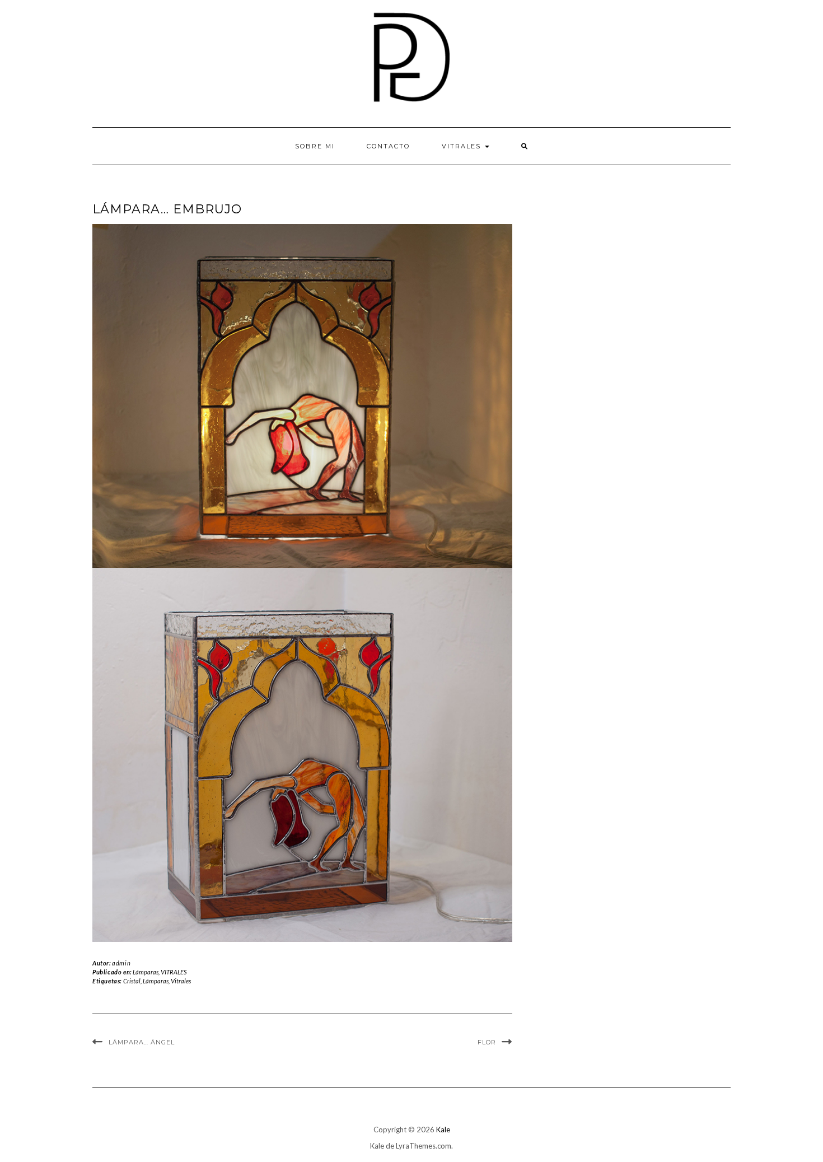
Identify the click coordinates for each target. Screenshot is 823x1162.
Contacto (388, 146)
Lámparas (145, 972)
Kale (443, 1129)
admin (121, 963)
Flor (487, 1042)
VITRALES (463, 146)
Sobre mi (315, 146)
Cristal (132, 980)
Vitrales (181, 980)
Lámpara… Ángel (142, 1042)
